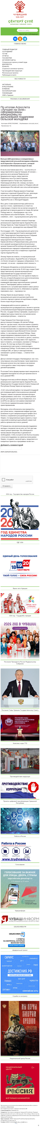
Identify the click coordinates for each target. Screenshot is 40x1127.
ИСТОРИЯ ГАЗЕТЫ (9, 60)
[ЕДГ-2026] (20, 566)
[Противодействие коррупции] (20, 790)
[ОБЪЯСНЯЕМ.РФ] (14, 939)
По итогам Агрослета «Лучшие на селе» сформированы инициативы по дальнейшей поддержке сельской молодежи (17, 113)
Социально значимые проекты (12, 69)
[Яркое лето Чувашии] (20, 603)
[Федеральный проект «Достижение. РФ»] (20, 974)
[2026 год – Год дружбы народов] (20, 640)
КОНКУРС (5, 67)
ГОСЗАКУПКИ (7, 58)
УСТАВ (4, 54)
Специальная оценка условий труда (14, 62)
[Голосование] (20, 889)
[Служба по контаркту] (20, 1028)
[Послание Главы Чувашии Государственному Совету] (20, 728)
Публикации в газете (9, 75)
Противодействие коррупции (12, 71)
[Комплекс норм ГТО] (20, 761)
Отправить (6, 486)
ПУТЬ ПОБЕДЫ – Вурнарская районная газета (20, 22)
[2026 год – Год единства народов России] (20, 519)
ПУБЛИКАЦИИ (7, 93)
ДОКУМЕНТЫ (7, 64)
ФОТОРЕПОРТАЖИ (9, 91)
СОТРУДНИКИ (7, 52)
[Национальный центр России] (20, 1082)
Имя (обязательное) (9, 452)
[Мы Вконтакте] (15, 39)
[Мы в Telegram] (25, 39)
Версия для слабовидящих (28, 34)
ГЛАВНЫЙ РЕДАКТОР (9, 49)
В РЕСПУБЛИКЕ (7, 87)
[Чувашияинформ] (20, 920)
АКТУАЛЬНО (6, 85)
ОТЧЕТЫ (5, 56)
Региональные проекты (10, 73)
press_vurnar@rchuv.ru (22, 1122)
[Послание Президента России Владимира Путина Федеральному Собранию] (20, 688)
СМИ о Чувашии (7, 95)
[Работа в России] (16, 851)
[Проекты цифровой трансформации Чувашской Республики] (20, 821)
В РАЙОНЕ (6, 89)
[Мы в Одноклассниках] (20, 39)
